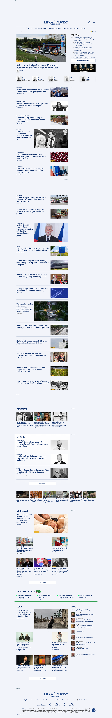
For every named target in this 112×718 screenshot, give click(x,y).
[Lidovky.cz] (56, 22)
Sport (64, 28)
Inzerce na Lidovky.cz (43, 700)
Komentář (19, 87)
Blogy (74, 606)
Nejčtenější (75, 610)
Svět (32, 28)
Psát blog (87, 610)
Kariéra (86, 700)
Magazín (69, 28)
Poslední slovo (20, 101)
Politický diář (20, 166)
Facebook (57, 705)
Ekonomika (38, 28)
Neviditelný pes (25, 591)
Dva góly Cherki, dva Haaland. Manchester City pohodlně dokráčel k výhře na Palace (84, 44)
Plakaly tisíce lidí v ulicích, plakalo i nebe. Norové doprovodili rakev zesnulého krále (83, 49)
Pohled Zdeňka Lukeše (22, 115)
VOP (57, 700)
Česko (27, 28)
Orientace (52, 28)
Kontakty (34, 700)
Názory (45, 28)
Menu (94, 23)
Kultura (58, 28)
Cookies (69, 700)
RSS (50, 705)
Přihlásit (89, 23)
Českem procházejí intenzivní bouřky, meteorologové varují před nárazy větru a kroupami (84, 54)
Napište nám (27, 700)
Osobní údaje (62, 700)
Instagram (71, 705)
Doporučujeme (20, 63)
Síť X (64, 705)
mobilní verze (20, 714)
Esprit (20, 606)
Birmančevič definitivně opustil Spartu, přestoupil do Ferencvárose (84, 58)
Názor (18, 246)
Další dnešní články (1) (83, 60)
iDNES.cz (83, 28)
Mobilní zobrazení (41, 705)
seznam (75, 700)
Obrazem (18, 129)
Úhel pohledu (20, 195)
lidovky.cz (56, 694)
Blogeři (81, 610)
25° (93, 31)
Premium (76, 28)
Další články (42, 483)
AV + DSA (80, 700)
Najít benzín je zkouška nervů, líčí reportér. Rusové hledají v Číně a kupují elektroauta (84, 39)
